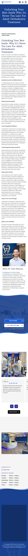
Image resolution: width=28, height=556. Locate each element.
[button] (26, 2)
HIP (24, 547)
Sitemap (4, 545)
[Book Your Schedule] (23, 2)
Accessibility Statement (20, 545)
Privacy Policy (10, 545)
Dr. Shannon (6, 272)
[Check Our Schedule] (19, 2)
